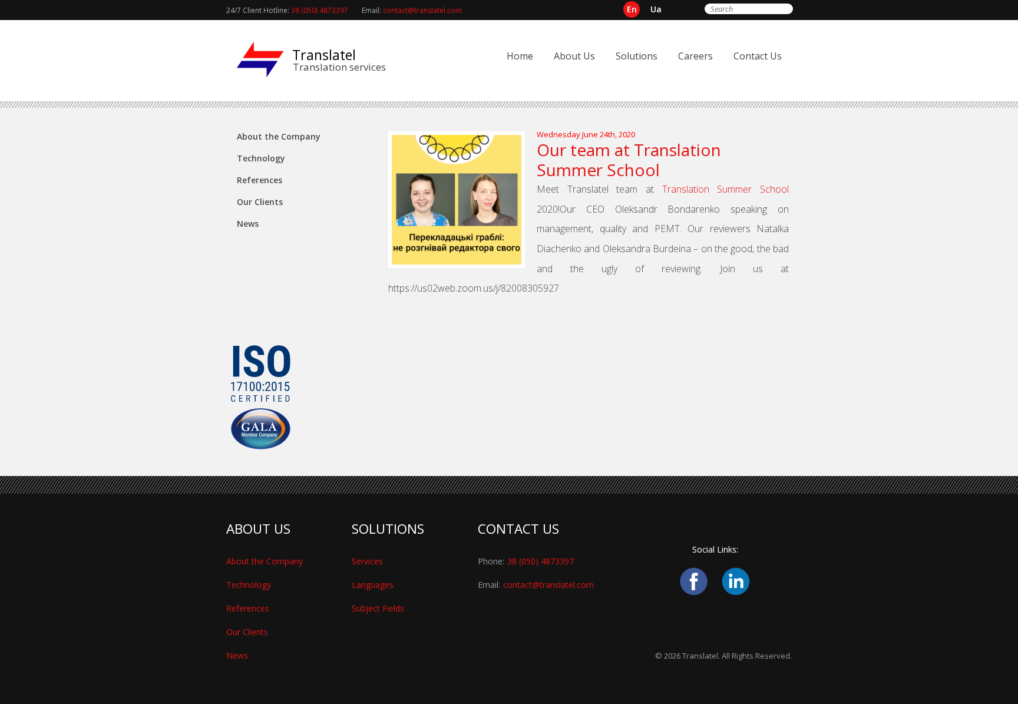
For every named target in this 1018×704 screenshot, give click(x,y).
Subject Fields (378, 608)
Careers (695, 55)
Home (520, 55)
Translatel (324, 54)
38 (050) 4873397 (319, 10)
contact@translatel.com (422, 10)
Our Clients (260, 201)
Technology (261, 158)
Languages (373, 584)
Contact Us (757, 55)
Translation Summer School (725, 189)
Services (367, 561)
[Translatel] (260, 59)
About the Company (278, 136)
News (248, 223)
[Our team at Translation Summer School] (462, 265)
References (259, 180)
